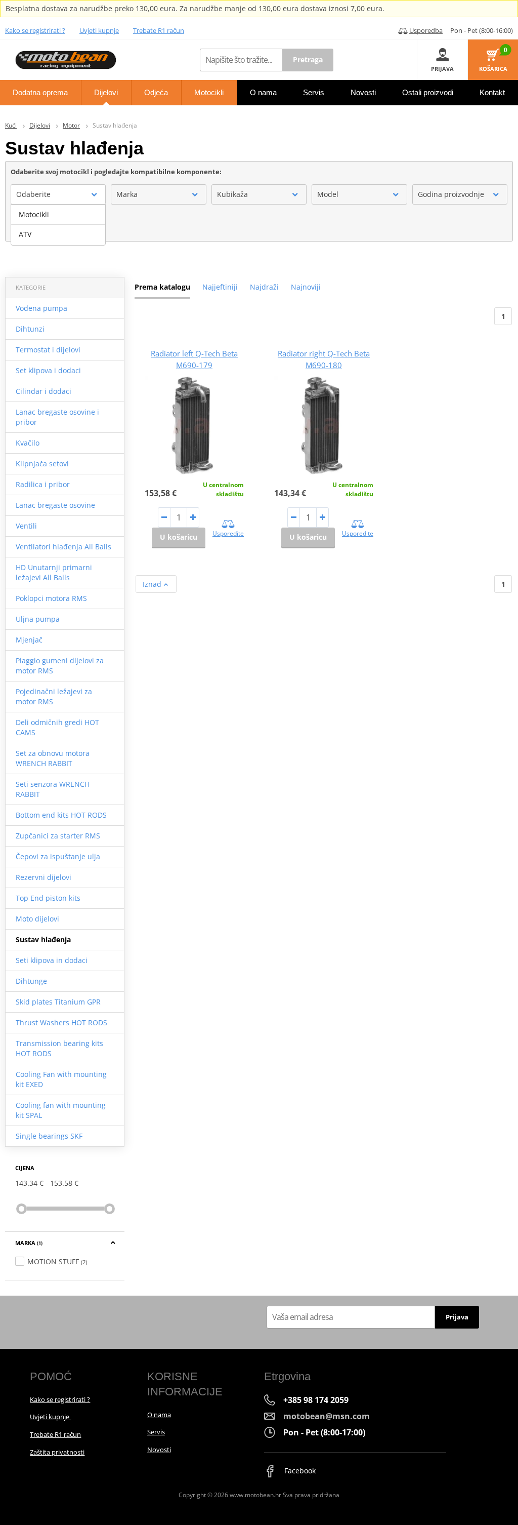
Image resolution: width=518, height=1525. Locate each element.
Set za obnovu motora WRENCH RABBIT (53, 758)
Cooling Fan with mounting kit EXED (61, 1079)
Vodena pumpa (41, 308)
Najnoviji (306, 287)
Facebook (299, 1470)
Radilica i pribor (43, 484)
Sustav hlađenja (43, 939)
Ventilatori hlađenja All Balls (63, 546)
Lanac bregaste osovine (55, 505)
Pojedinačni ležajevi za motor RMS (54, 696)
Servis (156, 1431)
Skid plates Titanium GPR (58, 1002)
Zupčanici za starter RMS (58, 835)
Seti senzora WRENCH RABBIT (53, 789)
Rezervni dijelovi (43, 877)
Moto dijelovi (37, 919)
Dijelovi (39, 125)
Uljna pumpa (38, 619)
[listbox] (58, 225)
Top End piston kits (48, 898)
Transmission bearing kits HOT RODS (59, 1048)
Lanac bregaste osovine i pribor (57, 417)
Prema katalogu (162, 287)
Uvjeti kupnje (99, 30)
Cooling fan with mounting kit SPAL (61, 1110)
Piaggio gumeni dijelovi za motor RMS (60, 665)
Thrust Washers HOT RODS (61, 1022)
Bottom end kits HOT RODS (61, 815)
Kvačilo (27, 443)
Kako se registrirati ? (35, 30)
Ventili (26, 526)
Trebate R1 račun (158, 30)
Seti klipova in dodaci (52, 960)
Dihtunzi (30, 329)
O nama (159, 1414)
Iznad (153, 584)
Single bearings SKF (49, 1136)
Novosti (159, 1449)
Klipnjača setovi (42, 463)
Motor (71, 125)
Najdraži (264, 287)
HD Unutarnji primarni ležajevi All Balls (54, 572)
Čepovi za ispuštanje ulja (58, 856)
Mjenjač (29, 640)
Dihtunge (31, 981)
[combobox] (58, 194)
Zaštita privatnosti (57, 1452)
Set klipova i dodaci (48, 370)
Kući (11, 125)
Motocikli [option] (34, 214)
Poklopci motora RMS (51, 598)
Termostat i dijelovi (48, 349)
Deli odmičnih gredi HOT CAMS (57, 727)
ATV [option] (25, 234)
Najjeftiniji (220, 287)
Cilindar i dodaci (43, 391)
